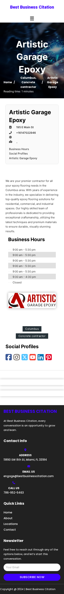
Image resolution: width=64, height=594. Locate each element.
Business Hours (19, 149)
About (8, 518)
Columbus (28, 78)
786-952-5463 (14, 492)
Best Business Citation (32, 7)
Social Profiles (18, 153)
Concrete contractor (32, 336)
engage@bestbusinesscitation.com (29, 476)
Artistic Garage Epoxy (23, 158)
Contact (10, 530)
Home (8, 82)
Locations (11, 524)
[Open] (32, 18)
